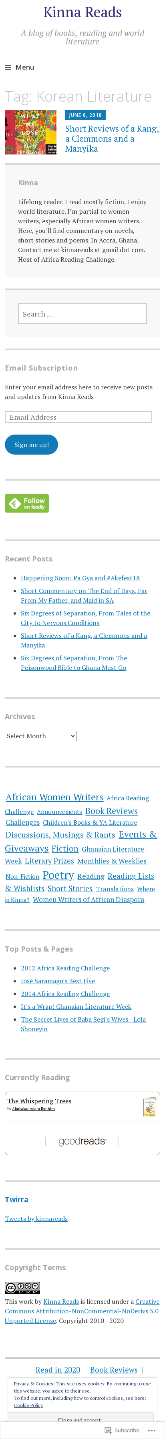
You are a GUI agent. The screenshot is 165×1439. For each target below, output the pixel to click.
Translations (115, 888)
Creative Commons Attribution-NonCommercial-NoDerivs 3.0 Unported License (82, 1311)
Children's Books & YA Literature (90, 822)
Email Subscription (41, 368)
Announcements (59, 812)
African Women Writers (54, 796)
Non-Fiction (22, 876)
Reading (91, 876)
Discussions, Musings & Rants (60, 834)
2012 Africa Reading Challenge (65, 968)
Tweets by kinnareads (36, 1218)
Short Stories (70, 888)
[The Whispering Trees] (150, 1114)
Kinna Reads (82, 11)
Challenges (23, 822)
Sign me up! (31, 444)
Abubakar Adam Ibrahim (33, 1108)
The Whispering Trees (39, 1100)
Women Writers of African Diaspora (88, 899)
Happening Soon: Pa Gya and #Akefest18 (80, 577)
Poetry (58, 875)
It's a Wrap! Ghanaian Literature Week (76, 1006)
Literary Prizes (49, 861)
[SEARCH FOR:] (82, 313)
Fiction (65, 848)
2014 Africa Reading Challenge (65, 993)
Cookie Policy (28, 1405)
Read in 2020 (58, 1370)
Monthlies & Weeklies (112, 861)
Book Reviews (111, 810)
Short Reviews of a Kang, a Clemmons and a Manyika (112, 138)
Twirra (16, 1199)
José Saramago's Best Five (58, 980)
